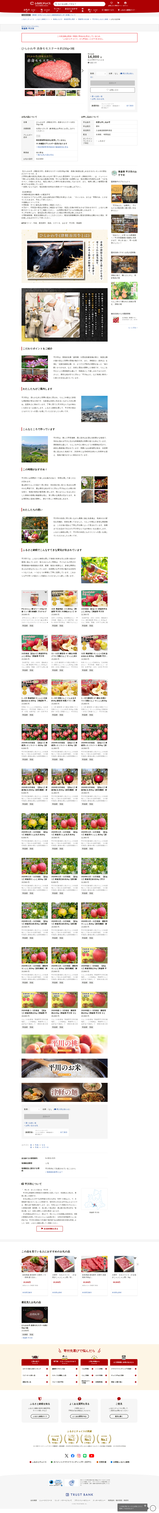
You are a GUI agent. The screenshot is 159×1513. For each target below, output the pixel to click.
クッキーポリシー (99, 1500)
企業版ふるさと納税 (121, 1462)
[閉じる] (145, 1506)
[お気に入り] (153, 1508)
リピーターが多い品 (29, 1375)
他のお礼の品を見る (46, 155)
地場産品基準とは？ (55, 1172)
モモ (43, 1145)
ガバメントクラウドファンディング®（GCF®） (72, 1462)
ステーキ (45, 1147)
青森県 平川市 (28, 1338)
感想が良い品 (27, 1382)
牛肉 (37, 1145)
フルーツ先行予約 (57, 1382)
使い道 (93, 10)
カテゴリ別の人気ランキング (32, 1369)
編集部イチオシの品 (58, 1369)
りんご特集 (85, 1375)
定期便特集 (99, 1382)
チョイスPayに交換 (117, 1375)
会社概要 (34, 1500)
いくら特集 (99, 1369)
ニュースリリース (45, 1500)
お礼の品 (29, 10)
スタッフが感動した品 (59, 1375)
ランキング (57, 10)
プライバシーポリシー (82, 1500)
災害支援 (102, 1462)
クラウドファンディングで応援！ (121, 1369)
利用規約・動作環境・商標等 (118, 1500)
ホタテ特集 (99, 1375)
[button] (46, 592)
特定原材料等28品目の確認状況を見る (53, 147)
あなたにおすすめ (71, 10)
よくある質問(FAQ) (79, 1416)
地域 (45, 10)
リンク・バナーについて (63, 1500)
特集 (83, 10)
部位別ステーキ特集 (86, 1382)
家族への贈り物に (116, 1382)
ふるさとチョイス (39, 1462)
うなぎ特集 (85, 1369)
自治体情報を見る (51, 1229)
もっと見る (132, 328)
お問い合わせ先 (98, 99)
